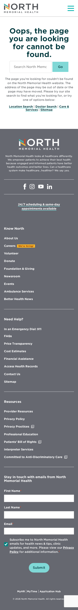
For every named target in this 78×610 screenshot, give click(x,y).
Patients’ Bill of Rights (28, 442)
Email (8, 524)
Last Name (12, 507)
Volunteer (11, 253)
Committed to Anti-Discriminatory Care (39, 457)
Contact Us (12, 374)
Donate (9, 261)
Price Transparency (18, 343)
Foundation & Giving (19, 268)
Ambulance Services (19, 291)
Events (9, 283)
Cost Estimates (15, 351)
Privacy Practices (25, 426)
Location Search (21, 106)
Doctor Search (46, 106)
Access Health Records (21, 366)
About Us (11, 238)
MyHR (21, 591)
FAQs (8, 336)
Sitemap (46, 109)
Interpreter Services (18, 449)
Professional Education (21, 434)
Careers (9, 245)
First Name (12, 490)
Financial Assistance (19, 358)
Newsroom (12, 276)
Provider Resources (18, 411)
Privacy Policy (14, 419)
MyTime (33, 591)
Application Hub (50, 591)
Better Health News (18, 299)
